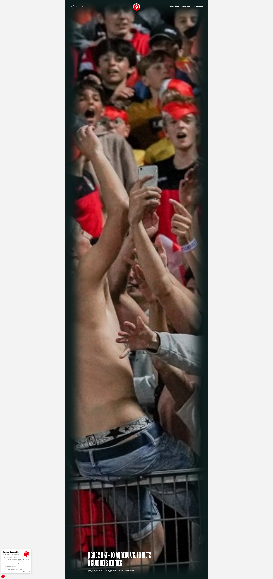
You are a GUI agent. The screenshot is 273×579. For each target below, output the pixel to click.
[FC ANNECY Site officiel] (136, 7)
